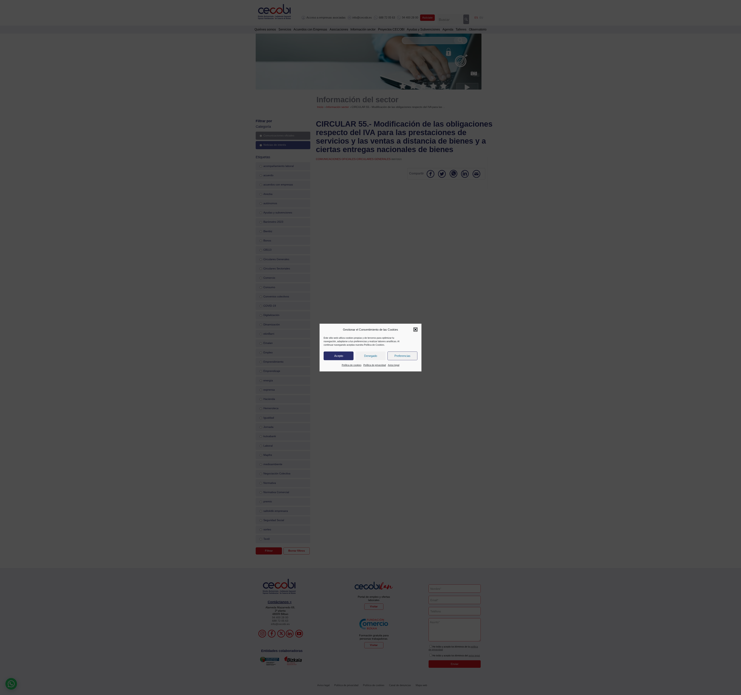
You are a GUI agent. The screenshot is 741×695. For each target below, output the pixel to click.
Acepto (338, 355)
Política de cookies (351, 365)
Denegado (370, 355)
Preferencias (402, 355)
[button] (415, 330)
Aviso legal (393, 365)
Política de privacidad (374, 365)
